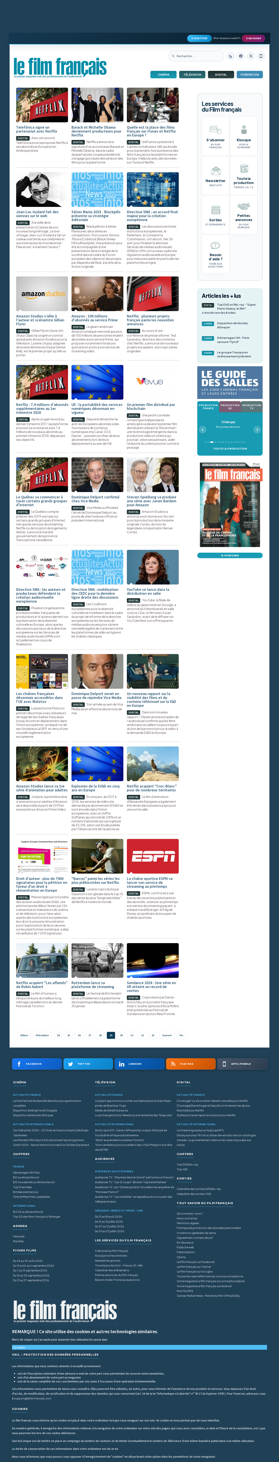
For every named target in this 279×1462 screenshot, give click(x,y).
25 (68, 1035)
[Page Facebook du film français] (241, 56)
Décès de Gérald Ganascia (111, 1110)
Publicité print (186, 1252)
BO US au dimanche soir (28, 1211)
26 (79, 1035)
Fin (181, 1035)
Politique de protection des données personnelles (209, 1228)
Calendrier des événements (112, 1270)
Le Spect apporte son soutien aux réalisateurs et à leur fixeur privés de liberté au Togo (133, 1103)
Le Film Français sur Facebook (196, 1262)
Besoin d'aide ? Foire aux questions (117, 1279)
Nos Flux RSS (185, 1291)
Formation (250, 74)
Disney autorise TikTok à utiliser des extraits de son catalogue (216, 1135)
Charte (181, 1257)
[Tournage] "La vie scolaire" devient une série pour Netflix (212, 1100)
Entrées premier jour (25, 1192)
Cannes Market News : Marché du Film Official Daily (208, 1295)
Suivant (167, 1035)
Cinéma (163, 74)
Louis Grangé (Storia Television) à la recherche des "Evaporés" (134, 1115)
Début (24, 1035)
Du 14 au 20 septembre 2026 (31, 1275)
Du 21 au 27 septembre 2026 (31, 1280)
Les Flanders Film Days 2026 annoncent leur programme (48, 1140)
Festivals (19, 1236)
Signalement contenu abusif (195, 1237)
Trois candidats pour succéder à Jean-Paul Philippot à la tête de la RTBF (133, 1147)
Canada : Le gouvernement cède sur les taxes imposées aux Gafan (214, 1142)
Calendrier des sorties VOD (194, 1194)
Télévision (192, 74)
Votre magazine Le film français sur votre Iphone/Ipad (210, 1281)
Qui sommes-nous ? (190, 1213)
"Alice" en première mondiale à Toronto (119, 1140)
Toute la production (230, 448)
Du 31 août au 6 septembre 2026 (33, 1265)
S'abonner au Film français (111, 1250)
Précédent (42, 1035)
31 (132, 1035)
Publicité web (185, 1247)
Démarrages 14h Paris (26, 1172)
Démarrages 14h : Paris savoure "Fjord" (226, 340)
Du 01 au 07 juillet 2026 (109, 1231)
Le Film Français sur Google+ (195, 1271)
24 (58, 1035)
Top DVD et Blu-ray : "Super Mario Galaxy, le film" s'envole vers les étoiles (229, 309)
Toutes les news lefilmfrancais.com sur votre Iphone (210, 1276)
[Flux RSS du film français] (231, 56)
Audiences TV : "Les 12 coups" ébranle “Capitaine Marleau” (131, 1182)
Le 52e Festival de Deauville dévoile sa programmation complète (47, 1103)
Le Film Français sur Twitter (194, 1266)
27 (89, 1035)
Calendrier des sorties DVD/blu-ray (199, 1189)
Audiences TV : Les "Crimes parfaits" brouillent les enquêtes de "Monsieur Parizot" (134, 1190)
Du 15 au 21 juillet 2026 (109, 1221)
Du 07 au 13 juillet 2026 (109, 1226)
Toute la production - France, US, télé (118, 1265)
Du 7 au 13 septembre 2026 (30, 1270)
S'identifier (199, 38)
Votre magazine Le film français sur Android (204, 1286)
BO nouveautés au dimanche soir (34, 1182)
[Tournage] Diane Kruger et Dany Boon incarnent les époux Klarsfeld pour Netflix (213, 1108)
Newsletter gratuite (107, 1260)
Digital (221, 74)
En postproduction (228, 424)
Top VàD (182, 1169)
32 (142, 1035)
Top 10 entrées (22, 1187)
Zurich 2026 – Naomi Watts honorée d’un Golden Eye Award (51, 1145)
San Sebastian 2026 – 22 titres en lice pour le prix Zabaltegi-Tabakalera (51, 1133)
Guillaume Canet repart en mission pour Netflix (206, 1115)
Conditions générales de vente (196, 1233)
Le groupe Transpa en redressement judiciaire (227, 354)
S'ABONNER (253, 38)
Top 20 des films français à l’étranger (36, 1216)
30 (121, 1035)
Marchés (18, 1241)
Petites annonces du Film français (116, 1275)
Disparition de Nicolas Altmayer (226, 325)
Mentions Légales (188, 1223)
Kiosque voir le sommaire (111, 1255)
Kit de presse (185, 1242)
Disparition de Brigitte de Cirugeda (35, 1110)
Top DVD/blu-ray (187, 1164)
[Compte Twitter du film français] (251, 56)
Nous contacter (187, 1218)
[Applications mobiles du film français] (261, 56)
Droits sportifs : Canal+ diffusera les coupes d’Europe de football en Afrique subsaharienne (131, 1133)
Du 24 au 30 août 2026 (28, 1261)
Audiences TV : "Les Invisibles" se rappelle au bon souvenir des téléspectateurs (133, 1199)
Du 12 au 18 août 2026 (108, 1216)
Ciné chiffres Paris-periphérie (31, 1196)
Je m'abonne (230, 555)
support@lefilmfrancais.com (32, 1398)
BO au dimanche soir (26, 1177)
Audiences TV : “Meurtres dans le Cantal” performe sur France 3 (134, 1177)
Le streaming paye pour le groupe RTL (200, 1130)
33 (153, 1035)
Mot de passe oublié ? (227, 38)
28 (100, 1035)
